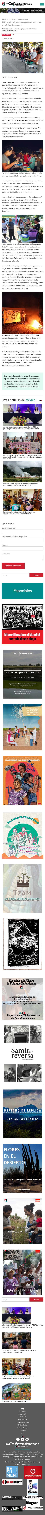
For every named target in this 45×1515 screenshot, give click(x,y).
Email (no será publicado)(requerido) (14, 537)
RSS (22, 1433)
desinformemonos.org (22, 1449)
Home (4, 19)
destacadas (13, 19)
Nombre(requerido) (8, 528)
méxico (23, 19)
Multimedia (22, 1414)
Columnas (22, 1417)
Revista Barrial (22, 1425)
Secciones (22, 1411)
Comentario (6, 554)
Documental (22, 1419)
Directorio (22, 1431)
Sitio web (5, 545)
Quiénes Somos (22, 1428)
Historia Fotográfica (22, 1422)
